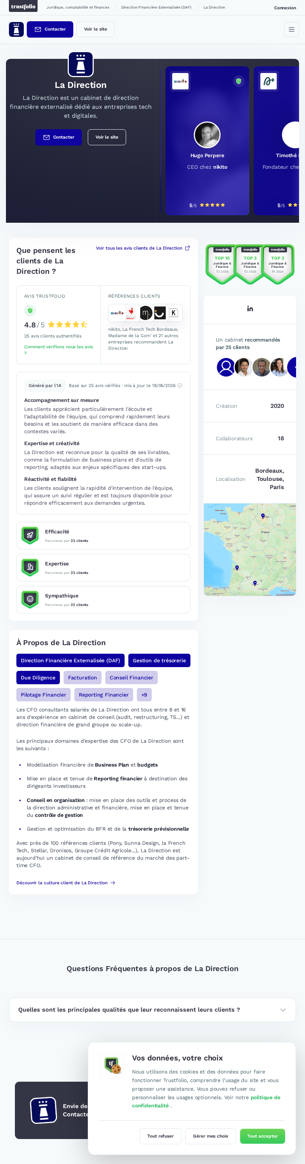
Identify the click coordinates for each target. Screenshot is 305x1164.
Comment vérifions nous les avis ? (58, 350)
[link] (202, 140)
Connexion (285, 7)
